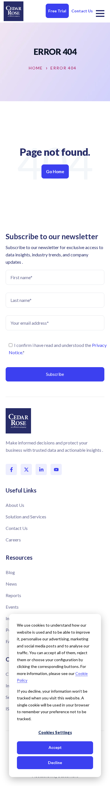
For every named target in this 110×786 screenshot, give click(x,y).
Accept (55, 747)
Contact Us (82, 10)
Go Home (55, 171)
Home (36, 68)
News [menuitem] (11, 583)
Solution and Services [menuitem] (26, 516)
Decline (55, 762)
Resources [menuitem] (19, 557)
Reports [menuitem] (13, 595)
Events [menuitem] (12, 606)
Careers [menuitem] (13, 539)
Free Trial (57, 10)
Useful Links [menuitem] (21, 490)
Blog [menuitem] (10, 572)
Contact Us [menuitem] (17, 528)
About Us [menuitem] (15, 505)
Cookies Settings (55, 732)
